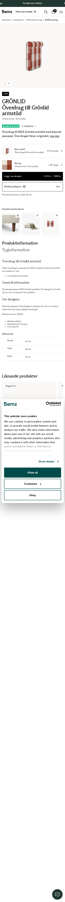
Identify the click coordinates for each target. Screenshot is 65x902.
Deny (32, 495)
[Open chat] (57, 894)
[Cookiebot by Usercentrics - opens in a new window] (46, 404)
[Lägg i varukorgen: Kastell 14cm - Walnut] (17, 215)
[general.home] (7, 11)
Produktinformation (20, 243)
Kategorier (19, 20)
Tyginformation (16, 250)
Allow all (32, 472)
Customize (30, 483)
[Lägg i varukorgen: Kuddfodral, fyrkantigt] (56, 215)
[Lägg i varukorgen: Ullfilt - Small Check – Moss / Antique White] (37, 215)
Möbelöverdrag (34, 20)
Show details (46, 461)
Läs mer (55, 136)
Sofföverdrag (51, 20)
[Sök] (46, 12)
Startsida (6, 20)
